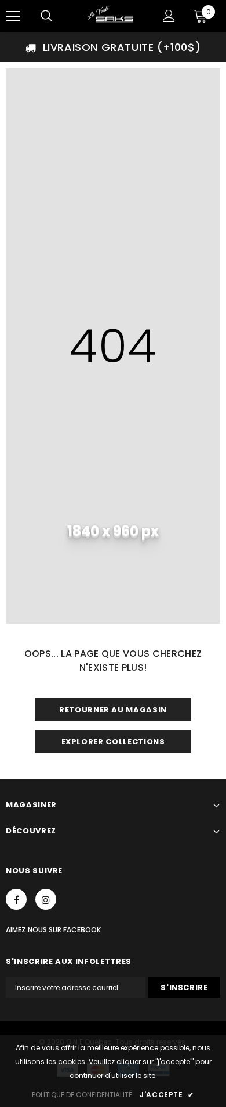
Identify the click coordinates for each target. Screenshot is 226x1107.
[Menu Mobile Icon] (13, 16)
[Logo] (111, 16)
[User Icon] (169, 16)
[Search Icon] (46, 16)
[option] (113, 47)
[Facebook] (16, 899)
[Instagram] (45, 899)
